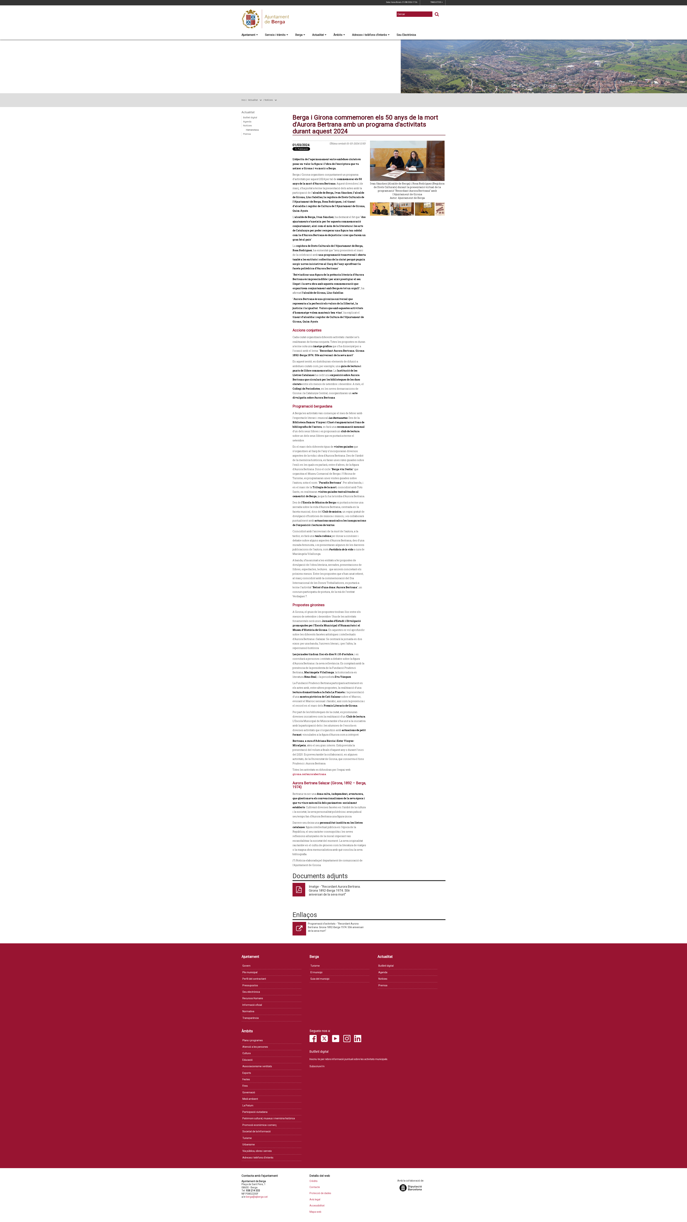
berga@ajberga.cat (257, 1196)
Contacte (315, 1187)
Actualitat (318, 35)
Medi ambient (250, 1098)
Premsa (247, 134)
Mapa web (315, 1212)
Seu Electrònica (406, 35)
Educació (247, 1059)
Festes (246, 1079)
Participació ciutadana (254, 1112)
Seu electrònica (251, 991)
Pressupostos (250, 985)
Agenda (247, 121)
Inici (244, 100)
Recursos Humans (252, 998)
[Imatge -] (440, 208)
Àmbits (337, 35)
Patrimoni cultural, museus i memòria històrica (268, 1118)
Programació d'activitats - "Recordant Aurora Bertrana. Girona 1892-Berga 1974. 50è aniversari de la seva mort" (336, 927)
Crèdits (314, 1181)
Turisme (315, 965)
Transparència (250, 1018)
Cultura (246, 1053)
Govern (246, 965)
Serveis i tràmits (275, 35)
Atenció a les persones (255, 1046)
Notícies (269, 100)
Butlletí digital (250, 117)
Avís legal (315, 1199)
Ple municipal (249, 972)
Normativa (248, 1011)
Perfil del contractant (254, 978)
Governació (248, 1092)
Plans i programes (252, 1040)
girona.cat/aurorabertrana (309, 774)
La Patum (247, 1105)
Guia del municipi (319, 978)
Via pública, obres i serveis (257, 1151)
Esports (246, 1072)
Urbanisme (248, 1144)
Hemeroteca (252, 129)
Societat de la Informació (256, 1131)
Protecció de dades (320, 1193)
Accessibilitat (317, 1205)
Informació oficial (252, 1004)
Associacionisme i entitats (257, 1066)
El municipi (316, 972)
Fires (245, 1085)
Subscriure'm (317, 1066)
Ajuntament (248, 35)
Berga (299, 35)
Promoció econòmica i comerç (259, 1125)
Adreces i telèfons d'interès (369, 35)
